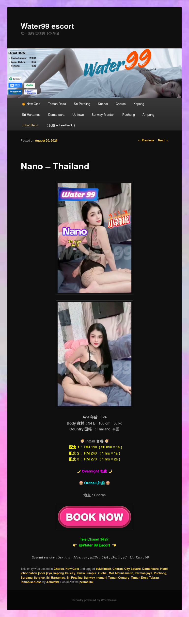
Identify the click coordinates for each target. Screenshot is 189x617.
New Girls (33, 103)
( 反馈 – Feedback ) (61, 125)
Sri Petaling (82, 103)
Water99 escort (47, 25)
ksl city (70, 573)
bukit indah (103, 568)
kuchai (102, 573)
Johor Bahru (30, 125)
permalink (86, 582)
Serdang (26, 577)
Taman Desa (57, 103)
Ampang (148, 114)
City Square (132, 568)
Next (163, 140)
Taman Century (118, 577)
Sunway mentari (95, 577)
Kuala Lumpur (86, 573)
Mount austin (124, 573)
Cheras (121, 103)
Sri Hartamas (31, 114)
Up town (78, 114)
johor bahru (29, 573)
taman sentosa (31, 582)
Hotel (164, 568)
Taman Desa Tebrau (145, 577)
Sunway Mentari (103, 114)
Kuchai (103, 103)
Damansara (56, 114)
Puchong (128, 114)
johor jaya (45, 573)
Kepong (138, 103)
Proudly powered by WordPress (94, 600)
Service (39, 577)
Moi (111, 573)
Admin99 (52, 582)
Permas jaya (143, 573)
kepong (58, 573)
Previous (146, 140)
